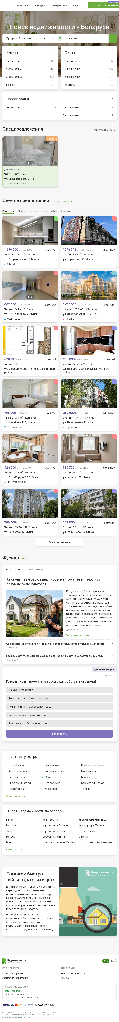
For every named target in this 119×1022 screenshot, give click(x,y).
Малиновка (51, 777)
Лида (9, 831)
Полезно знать (15, 569)
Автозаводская (18, 771)
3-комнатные (30, 77)
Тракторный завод (20, 783)
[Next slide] (53, 151)
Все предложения (61, 201)
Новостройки (17, 98)
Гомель (10, 836)
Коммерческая (58, 5)
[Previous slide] (6, 151)
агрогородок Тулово (91, 825)
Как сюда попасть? (105, 129)
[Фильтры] (104, 38)
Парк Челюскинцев (92, 765)
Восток (85, 777)
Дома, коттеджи (27, 211)
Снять (70, 52)
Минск (10, 820)
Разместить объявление (15, 977)
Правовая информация (14, 973)
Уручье (85, 788)
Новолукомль (87, 831)
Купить (12, 52)
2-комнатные (30, 69)
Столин (83, 836)
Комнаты (30, 84)
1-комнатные (30, 61)
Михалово (51, 788)
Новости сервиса (38, 569)
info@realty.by (13, 990)
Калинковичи (50, 820)
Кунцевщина (52, 765)
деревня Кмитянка (54, 836)
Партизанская (17, 777)
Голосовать (59, 733)
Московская (88, 771)
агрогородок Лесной (55, 825)
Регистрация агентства (73, 973)
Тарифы (65, 977)
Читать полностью (77, 635)
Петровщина (52, 783)
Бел (113, 961)
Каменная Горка (54, 771)
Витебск (11, 825)
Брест (10, 842)
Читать (25, 558)
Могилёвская (16, 765)
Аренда (38, 5)
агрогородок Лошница (92, 820)
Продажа (22, 5)
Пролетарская (17, 788)
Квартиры (8, 211)
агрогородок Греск (54, 831)
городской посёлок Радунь (59, 842)
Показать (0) (112, 38)
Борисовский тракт (92, 783)
